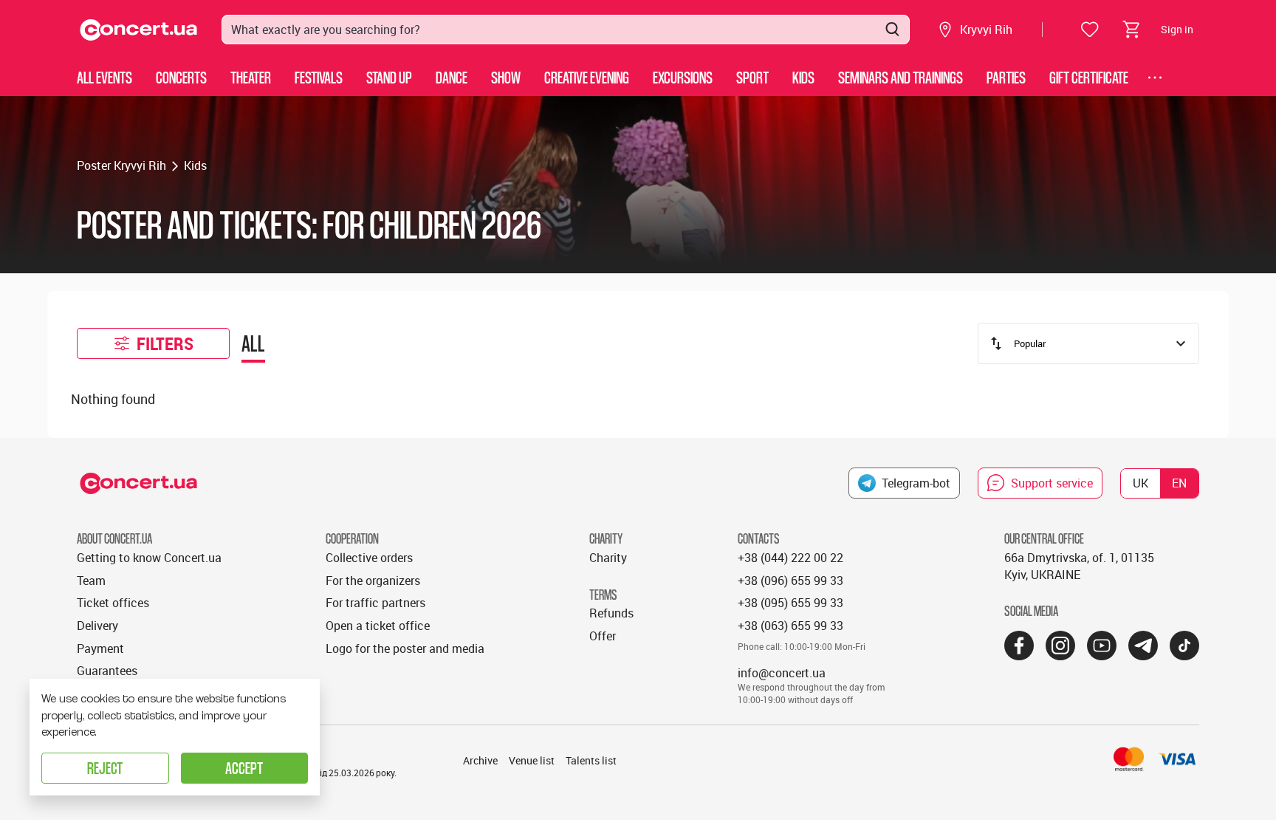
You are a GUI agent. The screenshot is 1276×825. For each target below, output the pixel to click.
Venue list (532, 760)
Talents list (591, 760)
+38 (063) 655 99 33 (790, 625)
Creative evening (586, 77)
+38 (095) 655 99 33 (790, 603)
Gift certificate (1088, 77)
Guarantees (107, 671)
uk (1140, 483)
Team (91, 580)
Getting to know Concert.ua (149, 558)
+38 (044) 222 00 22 (790, 558)
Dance (451, 77)
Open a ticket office (378, 625)
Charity (608, 558)
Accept (244, 767)
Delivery (97, 625)
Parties (1006, 77)
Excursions (683, 77)
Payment (100, 648)
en (1179, 483)
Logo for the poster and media (405, 648)
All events (104, 77)
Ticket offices (113, 603)
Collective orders (369, 558)
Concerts (181, 77)
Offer (602, 636)
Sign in (1177, 29)
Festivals (319, 77)
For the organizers (373, 580)
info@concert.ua (782, 673)
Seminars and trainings (900, 77)
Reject (105, 767)
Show (506, 77)
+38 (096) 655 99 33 (790, 580)
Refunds (611, 613)
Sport (752, 77)
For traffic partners (375, 603)
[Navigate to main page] (139, 30)
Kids (803, 77)
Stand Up (389, 77)
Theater (250, 77)
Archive (480, 760)
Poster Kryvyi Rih (121, 165)
